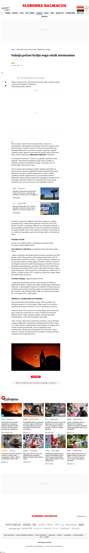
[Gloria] (57, 524)
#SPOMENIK (35, 377)
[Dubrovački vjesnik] (51, 528)
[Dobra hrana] (71, 524)
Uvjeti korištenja (9, 535)
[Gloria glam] (62, 524)
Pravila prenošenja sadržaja (24, 535)
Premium (7, 13)
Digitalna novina (78, 535)
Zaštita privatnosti (41, 535)
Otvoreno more (70, 13)
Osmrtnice (44, 16)
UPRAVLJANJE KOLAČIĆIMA (44, 542)
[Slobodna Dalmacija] (44, 5)
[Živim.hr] (50, 524)
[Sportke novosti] (34, 524)
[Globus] (41, 524)
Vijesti (22, 13)
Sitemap (46, 537)
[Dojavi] (5, 9)
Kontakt (59, 535)
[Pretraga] (86, 10)
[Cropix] (38, 528)
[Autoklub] (14, 528)
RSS (41, 537)
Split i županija (30, 13)
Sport (52, 13)
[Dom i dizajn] (81, 524)
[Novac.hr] (26, 528)
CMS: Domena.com (59, 546)
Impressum (52, 535)
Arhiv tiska (80, 13)
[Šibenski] (75, 528)
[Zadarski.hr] (65, 528)
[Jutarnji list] (13, 524)
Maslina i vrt (60, 13)
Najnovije (15, 13)
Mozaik (46, 13)
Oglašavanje (67, 535)
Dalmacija (39, 13)
